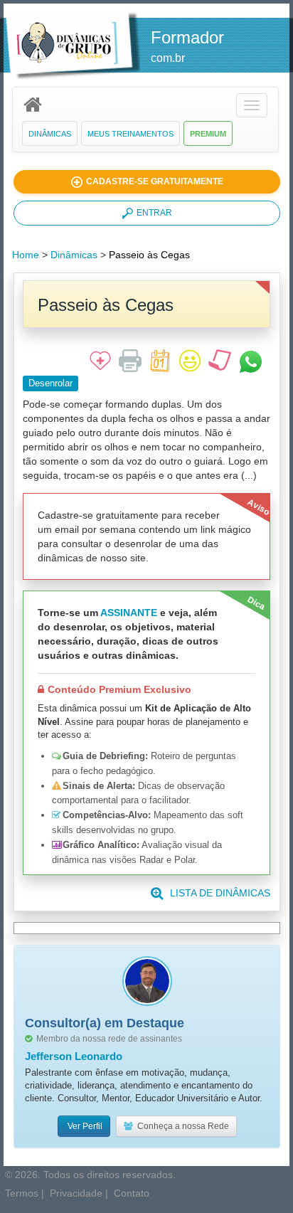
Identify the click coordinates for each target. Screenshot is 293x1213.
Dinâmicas (49, 133)
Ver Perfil (83, 1126)
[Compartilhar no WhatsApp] (250, 360)
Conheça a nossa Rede (181, 1126)
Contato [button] (131, 1193)
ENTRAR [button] (154, 213)
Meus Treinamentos (130, 133)
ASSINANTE (128, 612)
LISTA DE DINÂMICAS (220, 893)
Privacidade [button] (76, 1193)
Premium (208, 133)
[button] (251, 105)
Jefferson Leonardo (73, 1056)
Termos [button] (21, 1193)
